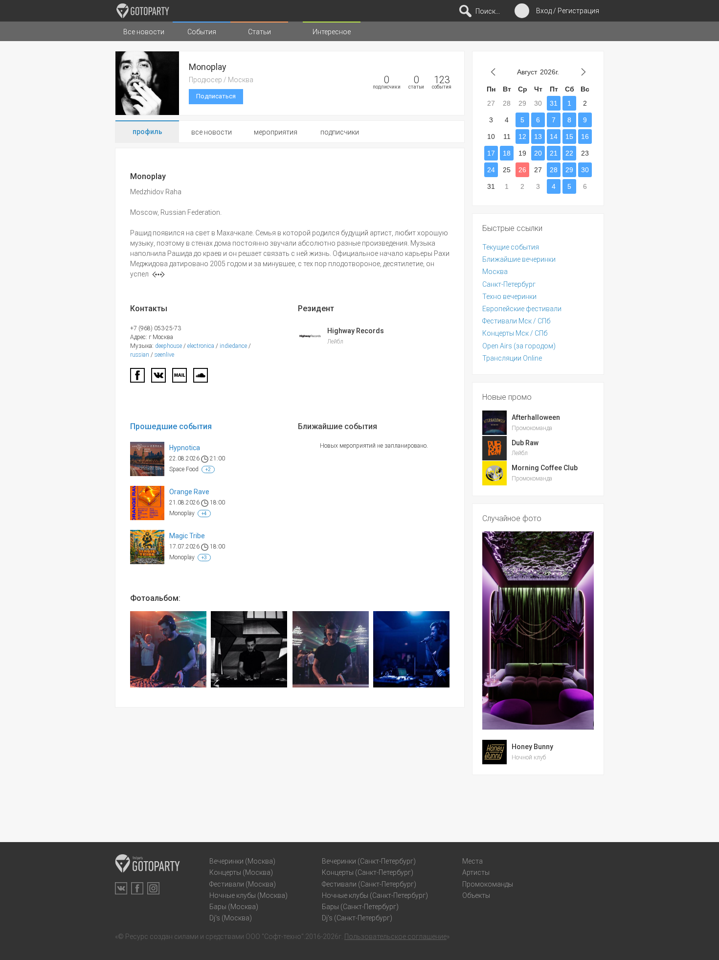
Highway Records (355, 331)
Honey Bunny (532, 747)
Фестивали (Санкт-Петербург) (369, 884)
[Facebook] (137, 378)
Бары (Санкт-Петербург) (360, 907)
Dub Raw (525, 443)
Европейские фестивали (522, 309)
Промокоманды (487, 884)
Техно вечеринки (509, 296)
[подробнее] (158, 274)
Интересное (332, 32)
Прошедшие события (171, 426)
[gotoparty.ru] (142, 10)
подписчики (339, 132)
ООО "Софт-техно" (275, 936)
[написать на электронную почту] (179, 378)
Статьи (259, 32)
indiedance (233, 346)
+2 (208, 469)
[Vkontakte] (158, 378)
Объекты (476, 895)
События (201, 32)
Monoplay (182, 513)
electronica (200, 346)
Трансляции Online (512, 358)
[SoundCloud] (200, 378)
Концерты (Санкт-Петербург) (367, 872)
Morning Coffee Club (545, 468)
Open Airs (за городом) (519, 346)
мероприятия (275, 132)
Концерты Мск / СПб (514, 333)
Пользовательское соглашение (395, 936)
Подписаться (216, 96)
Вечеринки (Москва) (242, 861)
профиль (147, 132)
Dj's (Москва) (230, 918)
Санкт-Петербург (509, 284)
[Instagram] (153, 888)
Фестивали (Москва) (242, 884)
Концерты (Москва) (241, 872)
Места (472, 861)
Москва (495, 271)
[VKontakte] (121, 888)
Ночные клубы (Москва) (248, 895)
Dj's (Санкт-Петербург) (357, 918)
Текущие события (510, 247)
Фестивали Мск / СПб (516, 321)
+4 (204, 513)
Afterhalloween (536, 417)
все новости (211, 132)
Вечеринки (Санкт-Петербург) (369, 861)
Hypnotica (184, 448)
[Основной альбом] (168, 649)
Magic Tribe (187, 536)
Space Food (184, 469)
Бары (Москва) (233, 907)
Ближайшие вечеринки (519, 259)
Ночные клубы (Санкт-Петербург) (375, 895)
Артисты (476, 872)
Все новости (143, 32)
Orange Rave (189, 492)
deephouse (168, 346)
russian (139, 354)
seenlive (164, 354)
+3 (204, 557)
